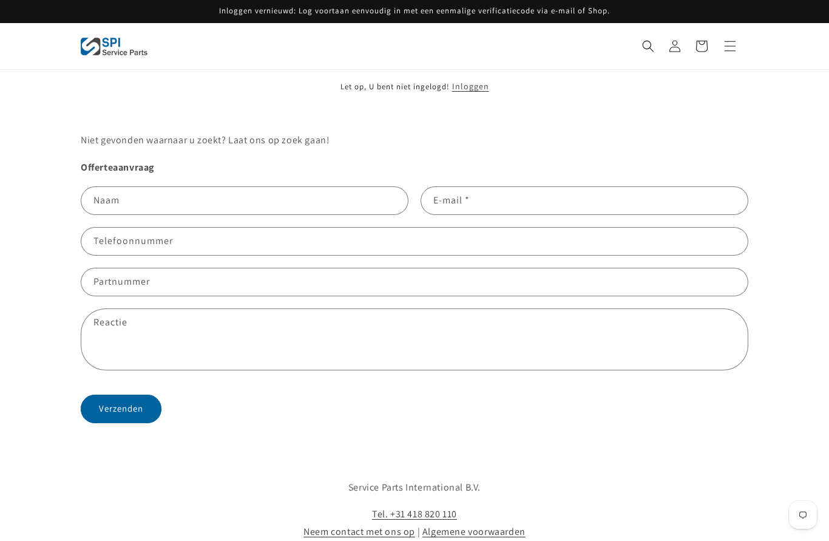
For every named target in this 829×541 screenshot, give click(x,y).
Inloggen (470, 86)
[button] (648, 46)
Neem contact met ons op (359, 531)
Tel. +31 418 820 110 (414, 514)
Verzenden (121, 408)
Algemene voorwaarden (474, 531)
